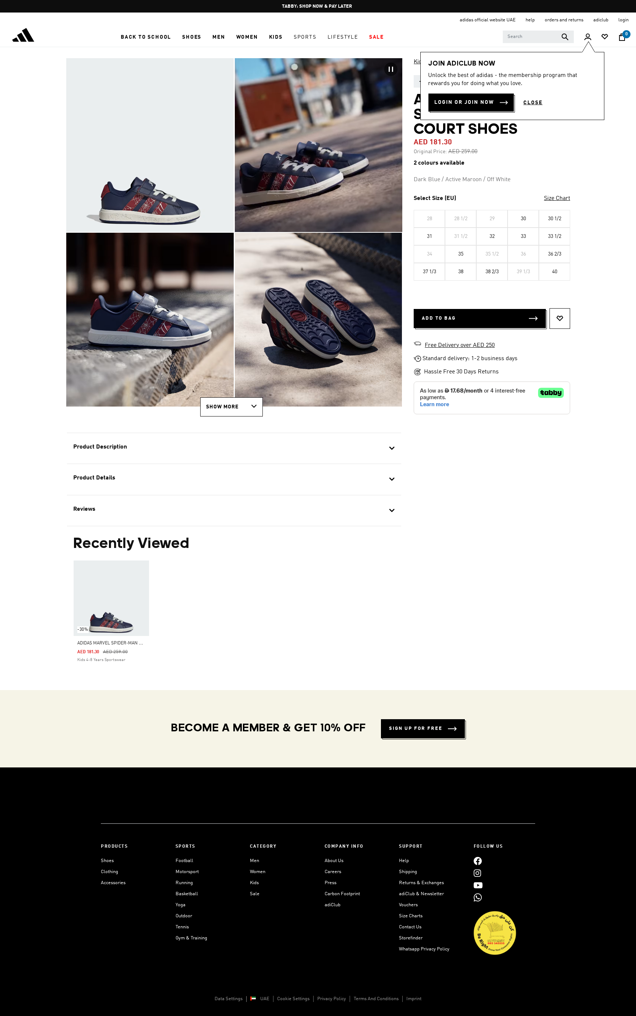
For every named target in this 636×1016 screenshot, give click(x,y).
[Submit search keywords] (565, 37)
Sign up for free (415, 728)
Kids (419, 62)
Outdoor (184, 916)
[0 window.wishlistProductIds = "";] (605, 37)
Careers (333, 871)
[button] (146, 37)
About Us (334, 860)
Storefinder (411, 938)
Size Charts (411, 916)
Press (330, 882)
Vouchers (408, 905)
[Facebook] (478, 860)
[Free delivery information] (417, 344)
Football (184, 860)
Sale (254, 894)
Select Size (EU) (435, 198)
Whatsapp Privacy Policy (424, 949)
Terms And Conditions (376, 998)
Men (254, 860)
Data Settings (229, 998)
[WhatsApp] (478, 897)
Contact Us (410, 927)
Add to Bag (439, 318)
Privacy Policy (331, 998)
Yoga (181, 905)
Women (257, 871)
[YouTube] (478, 885)
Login (623, 20)
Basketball (187, 894)
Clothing (109, 871)
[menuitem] (146, 37)
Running (184, 882)
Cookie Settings (293, 998)
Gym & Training (191, 938)
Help (404, 860)
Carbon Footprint (342, 894)
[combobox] (538, 37)
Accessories (113, 882)
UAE (264, 998)
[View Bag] (622, 37)
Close (533, 102)
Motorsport (187, 871)
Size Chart (557, 198)
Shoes (107, 860)
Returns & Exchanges (421, 882)
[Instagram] (477, 873)
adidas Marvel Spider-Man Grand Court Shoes (130, 643)
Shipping (408, 871)
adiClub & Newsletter (421, 894)
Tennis (182, 927)
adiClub (332, 905)
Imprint (413, 998)
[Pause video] (391, 69)
